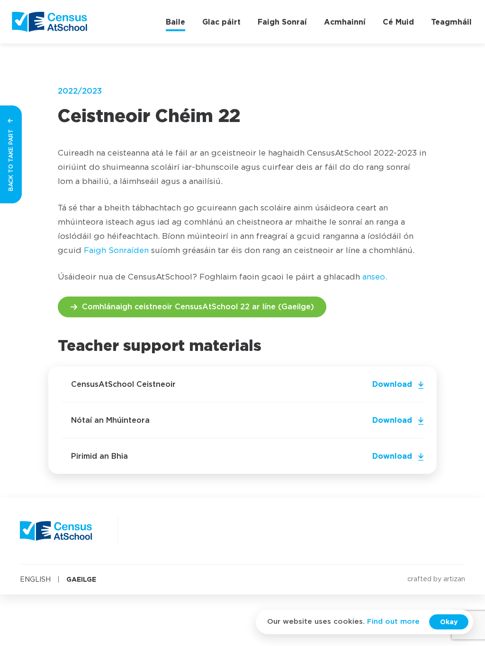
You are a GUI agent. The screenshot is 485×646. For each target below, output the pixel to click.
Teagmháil (451, 21)
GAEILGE (81, 579)
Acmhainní (345, 21)
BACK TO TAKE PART (11, 159)
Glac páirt (221, 21)
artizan (454, 579)
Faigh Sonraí (282, 21)
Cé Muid (398, 21)
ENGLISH (35, 579)
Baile (175, 21)
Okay (449, 621)
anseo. (374, 277)
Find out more (393, 621)
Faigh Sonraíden (116, 250)
